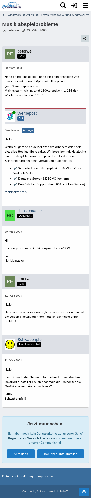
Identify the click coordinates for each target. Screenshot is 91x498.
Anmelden (21, 454)
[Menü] (85, 5)
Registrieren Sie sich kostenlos (31, 438)
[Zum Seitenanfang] (84, 492)
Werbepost (27, 113)
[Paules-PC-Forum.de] (11, 5)
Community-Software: (45, 491)
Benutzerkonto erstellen (60, 454)
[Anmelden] (74, 5)
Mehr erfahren (16, 192)
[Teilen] (85, 38)
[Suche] (63, 5)
